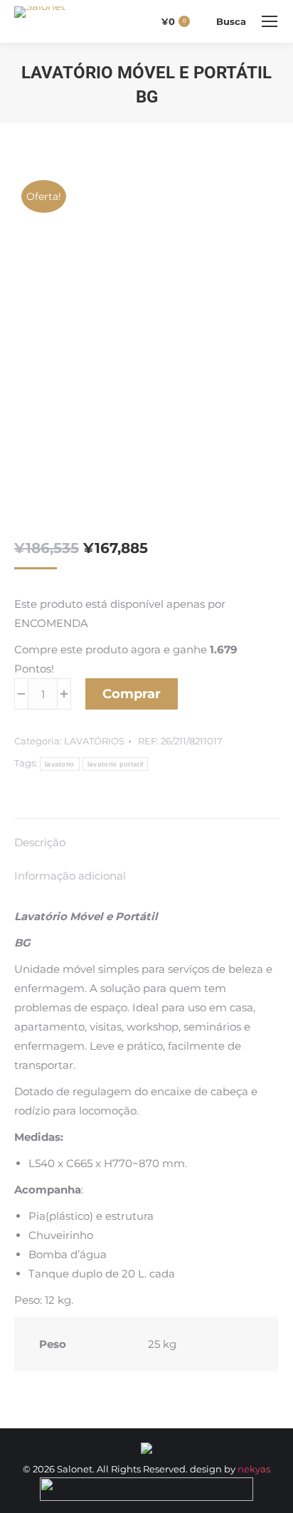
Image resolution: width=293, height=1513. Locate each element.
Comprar (131, 694)
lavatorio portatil (115, 764)
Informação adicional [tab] (70, 875)
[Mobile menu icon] (269, 21)
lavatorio (60, 764)
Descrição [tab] (39, 842)
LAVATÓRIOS (94, 741)
